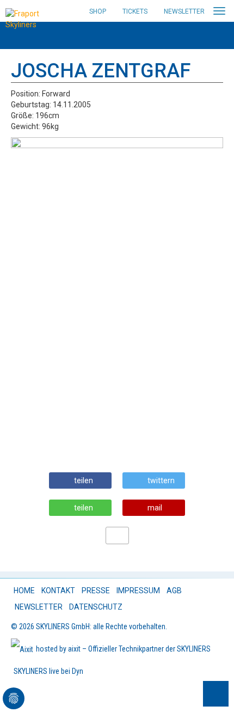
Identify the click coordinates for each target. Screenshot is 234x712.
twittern (161, 480)
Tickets (134, 11)
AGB (174, 590)
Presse (96, 590)
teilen (83, 480)
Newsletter (184, 11)
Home (24, 590)
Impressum (138, 590)
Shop (97, 11)
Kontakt (58, 590)
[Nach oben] (216, 694)
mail (154, 507)
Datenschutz (95, 607)
